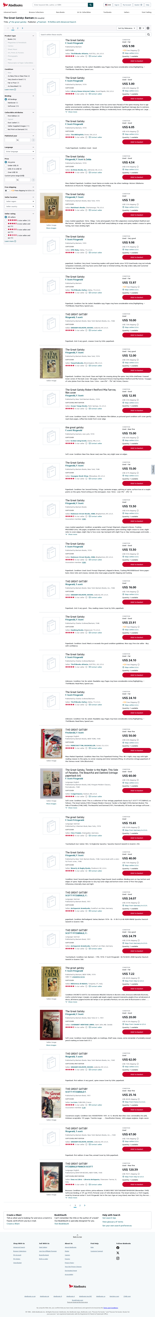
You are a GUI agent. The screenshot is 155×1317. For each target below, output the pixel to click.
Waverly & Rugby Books (80, 868)
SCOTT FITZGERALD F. (75, 1092)
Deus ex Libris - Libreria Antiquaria (85, 1179)
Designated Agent (71, 1270)
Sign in (117, 5)
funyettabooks (77, 363)
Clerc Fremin (76, 833)
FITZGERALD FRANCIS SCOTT (79, 1166)
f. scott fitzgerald (73, 430)
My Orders (16, 1259)
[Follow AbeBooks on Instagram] (117, 1258)
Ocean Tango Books (79, 406)
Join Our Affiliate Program (48, 1251)
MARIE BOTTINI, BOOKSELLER (83, 745)
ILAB (83, 1107)
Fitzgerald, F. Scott (74, 159)
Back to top (77, 1237)
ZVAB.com (127, 1296)
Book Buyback (44, 1255)
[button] (8, 28)
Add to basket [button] (137, 61)
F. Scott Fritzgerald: (74, 820)
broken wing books (79, 441)
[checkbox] (6, 39)
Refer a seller (43, 1259)
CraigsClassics (76, 794)
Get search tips (109, 1218)
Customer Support (97, 1251)
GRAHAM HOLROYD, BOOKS (82, 328)
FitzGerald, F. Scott (74, 732)
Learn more (9, 89)
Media (67, 1251)
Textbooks (107, 12)
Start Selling (146, 12)
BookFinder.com (77, 1301)
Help (147, 5)
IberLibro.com (114, 1296)
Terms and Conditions (110, 1308)
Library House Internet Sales (83, 91)
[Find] (90, 5)
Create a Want (13, 1223)
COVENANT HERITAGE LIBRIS (82, 1025)
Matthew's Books (78, 207)
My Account (127, 5)
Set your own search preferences (117, 1225)
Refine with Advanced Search (63, 22)
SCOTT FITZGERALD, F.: (76, 895)
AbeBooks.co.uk (29, 1296)
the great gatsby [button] (18, 22)
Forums (67, 1259)
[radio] (6, 103)
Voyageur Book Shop (79, 476)
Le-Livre (74, 1102)
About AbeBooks (70, 1247)
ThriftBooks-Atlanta (79, 53)
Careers (67, 1255)
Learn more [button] (9, 241)
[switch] (7, 190)
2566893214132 (78, 977)
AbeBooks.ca (100, 1296)
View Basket (17, 1263)
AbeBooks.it (70, 1296)
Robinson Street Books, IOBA (83, 514)
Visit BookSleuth (61, 1223)
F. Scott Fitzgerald (74, 43)
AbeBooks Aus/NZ (85, 1296)
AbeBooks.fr (58, 1296)
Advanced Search (10, 12)
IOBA (84, 519)
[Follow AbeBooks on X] (117, 1253)
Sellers (126, 12)
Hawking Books (77, 630)
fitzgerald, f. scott (74, 317)
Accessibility (69, 1274)
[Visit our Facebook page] (117, 1248)
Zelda (88, 159)
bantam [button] (42, 22)
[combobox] (60, 5)
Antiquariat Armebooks (80, 908)
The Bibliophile (77, 134)
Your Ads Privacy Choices (73, 1266)
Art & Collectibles (84, 12)
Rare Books (60, 12)
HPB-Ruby (75, 250)
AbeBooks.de (44, 1296)
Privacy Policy (69, 1263)
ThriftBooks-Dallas (79, 290)
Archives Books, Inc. (79, 170)
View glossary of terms (112, 1221)
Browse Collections (36, 12)
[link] (148, 28)
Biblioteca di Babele (79, 984)
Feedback (153, 469)
